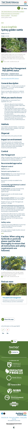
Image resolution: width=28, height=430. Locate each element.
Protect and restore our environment (10, 13)
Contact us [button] (15, 352)
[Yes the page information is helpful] (3, 330)
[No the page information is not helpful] (7, 330)
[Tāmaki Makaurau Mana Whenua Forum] (14, 404)
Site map (14, 419)
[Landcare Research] (14, 378)
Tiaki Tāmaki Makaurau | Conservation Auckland (12, 11)
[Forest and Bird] (14, 385)
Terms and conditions (14, 417)
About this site (4, 417)
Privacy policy (23, 417)
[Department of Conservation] (14, 365)
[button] (18, 8)
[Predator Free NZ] (14, 372)
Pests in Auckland (5, 15)
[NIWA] (14, 391)
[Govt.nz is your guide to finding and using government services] (14, 422)
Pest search (14, 15)
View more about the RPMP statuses (10, 78)
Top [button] (15, 341)
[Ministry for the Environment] (14, 398)
